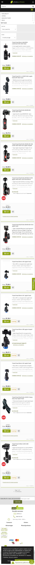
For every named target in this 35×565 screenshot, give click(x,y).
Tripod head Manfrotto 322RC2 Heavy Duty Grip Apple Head (22, 397)
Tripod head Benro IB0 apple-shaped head (22, 330)
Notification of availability (27, 56)
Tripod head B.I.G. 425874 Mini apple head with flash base (22, 76)
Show (2, 34)
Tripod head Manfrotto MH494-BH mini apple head (22, 225)
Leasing (14, 321)
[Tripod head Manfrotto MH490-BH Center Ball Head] (6, 119)
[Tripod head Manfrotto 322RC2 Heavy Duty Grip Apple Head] (6, 406)
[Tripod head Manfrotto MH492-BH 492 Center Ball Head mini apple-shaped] (6, 153)
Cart (32, 9)
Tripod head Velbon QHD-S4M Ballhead (20, 444)
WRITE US (19, 513)
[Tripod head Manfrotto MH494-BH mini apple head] (6, 234)
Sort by (3, 26)
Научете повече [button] (13, 557)
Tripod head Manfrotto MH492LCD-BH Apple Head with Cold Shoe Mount (22, 178)
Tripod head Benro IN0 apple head (21, 261)
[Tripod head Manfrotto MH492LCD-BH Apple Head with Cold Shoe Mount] (6, 187)
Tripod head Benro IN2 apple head (21, 363)
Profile (33, 2)
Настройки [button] (10, 561)
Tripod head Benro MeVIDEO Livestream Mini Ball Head (20, 43)
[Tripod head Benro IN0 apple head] (6, 271)
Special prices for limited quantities (10, 216)
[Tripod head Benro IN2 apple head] (6, 373)
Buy (8, 68)
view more (15, 52)
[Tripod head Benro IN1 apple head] (6, 305)
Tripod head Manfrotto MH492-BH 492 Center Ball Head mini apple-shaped (22, 144)
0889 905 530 (19, 516)
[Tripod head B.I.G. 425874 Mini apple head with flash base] (6, 86)
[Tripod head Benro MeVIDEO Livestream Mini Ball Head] (6, 52)
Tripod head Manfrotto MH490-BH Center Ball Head (21, 110)
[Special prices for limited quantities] (4, 198)
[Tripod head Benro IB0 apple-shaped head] (6, 339)
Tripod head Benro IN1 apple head (21, 295)
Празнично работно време (23, 562)
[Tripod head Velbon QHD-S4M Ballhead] (6, 453)
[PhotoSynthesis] (17, 2)
